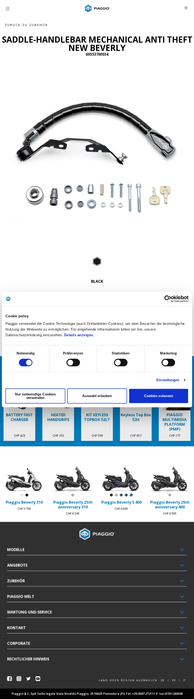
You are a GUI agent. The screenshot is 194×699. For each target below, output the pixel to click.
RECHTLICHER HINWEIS (28, 659)
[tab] (97, 261)
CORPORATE (18, 643)
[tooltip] (97, 262)
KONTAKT (16, 627)
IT (184, 680)
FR (173, 680)
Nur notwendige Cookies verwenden (35, 396)
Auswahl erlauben (97, 396)
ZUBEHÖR (16, 580)
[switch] (73, 362)
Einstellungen (167, 380)
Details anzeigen (78, 335)
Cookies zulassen (158, 396)
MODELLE (15, 549)
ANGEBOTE (17, 565)
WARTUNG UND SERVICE (29, 612)
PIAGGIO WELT (20, 596)
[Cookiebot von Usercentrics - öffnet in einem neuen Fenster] (168, 298)
